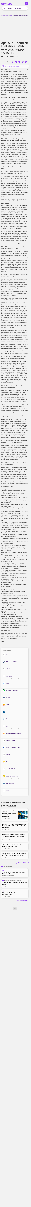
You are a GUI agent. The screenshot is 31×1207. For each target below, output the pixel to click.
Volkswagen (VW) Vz (12, 662)
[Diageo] (4, 754)
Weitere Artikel (22, 862)
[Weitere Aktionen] (27, 657)
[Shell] (4, 704)
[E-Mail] (26, 62)
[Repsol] (4, 762)
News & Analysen (5, 15)
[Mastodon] (13, 62)
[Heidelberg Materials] (4, 690)
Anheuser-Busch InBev (12, 776)
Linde (7, 712)
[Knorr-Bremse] (4, 783)
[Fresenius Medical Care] (4, 747)
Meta (7, 683)
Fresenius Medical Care (13, 747)
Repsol (8, 762)
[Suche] (25, 8)
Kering (7, 790)
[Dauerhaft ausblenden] (27, 66)
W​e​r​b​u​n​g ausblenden (20, 27)
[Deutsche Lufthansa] (4, 676)
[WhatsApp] (19, 62)
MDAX (8, 669)
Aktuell (10, 8)
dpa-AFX (3, 56)
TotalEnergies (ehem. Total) (13, 733)
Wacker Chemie (10, 740)
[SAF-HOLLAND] (4, 769)
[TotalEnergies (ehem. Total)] (4, 733)
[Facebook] (16, 62)
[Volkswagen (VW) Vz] (4, 662)
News (11, 15)
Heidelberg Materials (12, 690)
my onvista (18, 8)
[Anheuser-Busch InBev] (4, 776)
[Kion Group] (4, 726)
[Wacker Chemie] (4, 740)
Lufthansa (9, 676)
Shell (7, 704)
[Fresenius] (4, 719)
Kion (7, 726)
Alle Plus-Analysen (22, 900)
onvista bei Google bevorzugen (12, 66)
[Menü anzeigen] (4, 8)
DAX (7, 654)
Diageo (8, 754)
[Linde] (4, 712)
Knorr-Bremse (10, 783)
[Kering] (4, 790)
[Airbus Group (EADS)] (4, 697)
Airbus (8, 697)
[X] (23, 62)
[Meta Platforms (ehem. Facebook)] (4, 683)
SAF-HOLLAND (10, 769)
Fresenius (9, 719)
